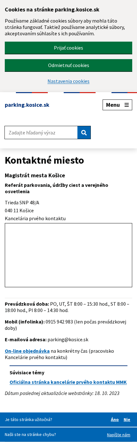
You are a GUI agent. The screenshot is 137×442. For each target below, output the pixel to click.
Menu (113, 104)
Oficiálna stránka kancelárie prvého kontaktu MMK (68, 382)
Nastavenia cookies (68, 81)
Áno (116, 419)
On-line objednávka (27, 351)
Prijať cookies (68, 47)
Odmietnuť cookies (68, 65)
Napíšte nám (118, 435)
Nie (128, 419)
